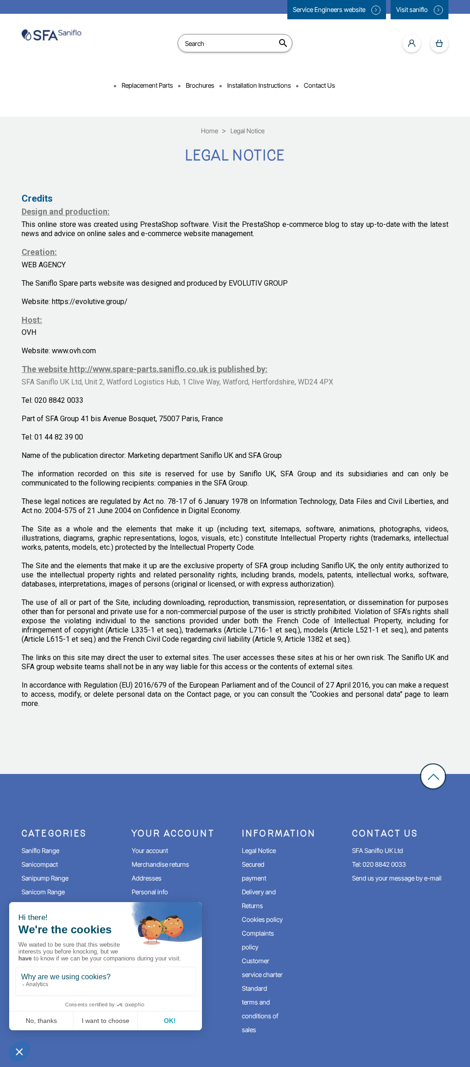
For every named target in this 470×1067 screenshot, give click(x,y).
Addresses (147, 878)
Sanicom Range (43, 892)
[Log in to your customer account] (412, 43)
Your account (150, 850)
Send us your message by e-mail (397, 878)
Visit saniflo (412, 9)
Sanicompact (40, 864)
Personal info (150, 892)
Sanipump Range (45, 878)
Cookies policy (262, 919)
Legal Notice (259, 850)
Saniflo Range (40, 850)
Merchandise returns (160, 864)
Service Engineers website (330, 9)
